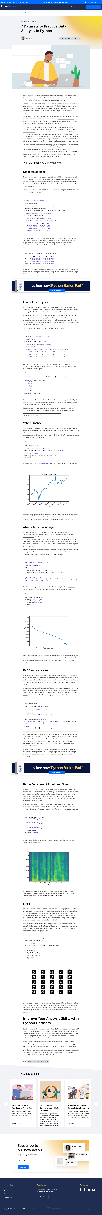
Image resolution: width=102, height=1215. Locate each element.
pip (76, 430)
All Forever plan (64, 2)
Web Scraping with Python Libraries (57, 660)
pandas (50, 190)
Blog (5, 1194)
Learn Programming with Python (36, 147)
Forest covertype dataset (34, 307)
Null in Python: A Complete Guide (48, 743)
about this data (68, 408)
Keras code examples (69, 1009)
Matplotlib (71, 587)
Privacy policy (89, 1208)
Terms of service (81, 1208)
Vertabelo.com (8, 1197)
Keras (66, 923)
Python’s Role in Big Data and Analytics (42, 106)
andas (59, 413)
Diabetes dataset (31, 177)
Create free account (93, 7)
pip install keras (28, 928)
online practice (76, 38)
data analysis (68, 38)
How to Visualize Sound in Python (52, 895)
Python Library (70, 7)
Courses (60, 7)
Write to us (43, 1197)
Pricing (6, 1190)
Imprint (96, 1208)
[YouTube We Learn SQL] (93, 1189)
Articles (27, 13)
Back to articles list (13, 13)
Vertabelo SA (20, 1208)
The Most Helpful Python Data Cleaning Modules (57, 736)
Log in (83, 7)
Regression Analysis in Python (32, 519)
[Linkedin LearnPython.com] (89, 1189)
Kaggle (25, 695)
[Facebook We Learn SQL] (84, 1189)
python (61, 38)
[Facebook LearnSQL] (80, 1189)
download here (44, 804)
